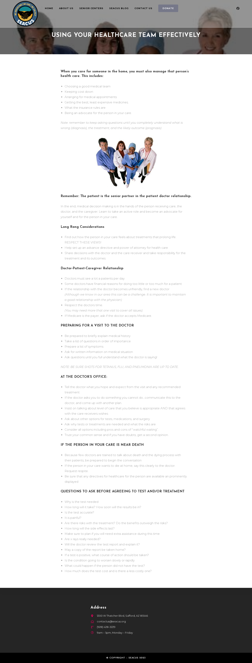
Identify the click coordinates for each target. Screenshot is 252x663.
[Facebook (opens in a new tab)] (238, 8)
